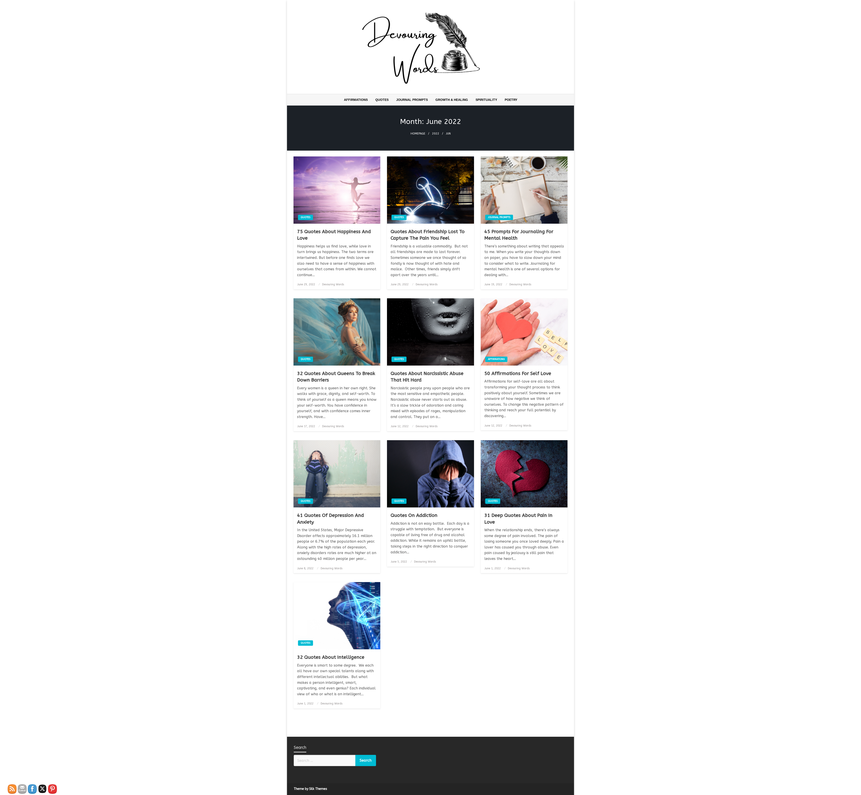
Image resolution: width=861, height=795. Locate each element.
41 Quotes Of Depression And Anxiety (330, 519)
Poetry (511, 100)
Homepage (418, 133)
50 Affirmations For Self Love (517, 373)
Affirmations (356, 100)
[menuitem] (356, 99)
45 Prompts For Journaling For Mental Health (518, 235)
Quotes (382, 100)
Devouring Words (333, 284)
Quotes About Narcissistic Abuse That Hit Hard (427, 377)
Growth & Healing (451, 100)
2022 (435, 133)
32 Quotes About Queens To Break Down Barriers (336, 377)
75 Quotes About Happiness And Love (334, 235)
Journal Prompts (412, 100)
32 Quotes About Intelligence (330, 657)
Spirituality (486, 100)
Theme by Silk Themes (310, 789)
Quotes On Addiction (414, 515)
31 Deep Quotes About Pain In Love (518, 519)
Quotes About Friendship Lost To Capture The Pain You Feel (428, 235)
